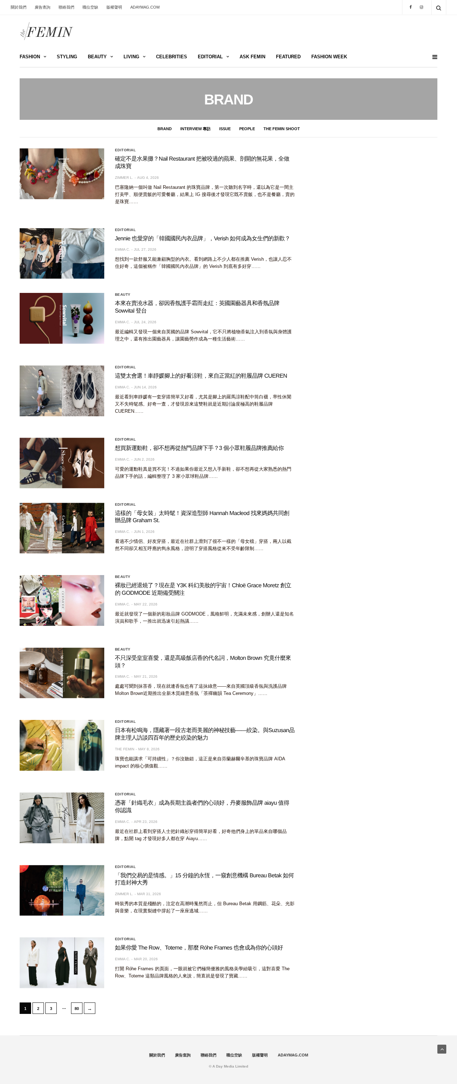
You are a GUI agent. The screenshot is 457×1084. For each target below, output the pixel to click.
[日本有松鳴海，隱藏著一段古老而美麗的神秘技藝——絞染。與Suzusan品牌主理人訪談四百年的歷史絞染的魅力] (62, 745)
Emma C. (122, 249)
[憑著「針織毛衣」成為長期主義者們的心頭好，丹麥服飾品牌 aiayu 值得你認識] (62, 818)
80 (77, 1008)
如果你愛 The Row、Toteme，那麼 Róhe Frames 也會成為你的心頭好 (199, 948)
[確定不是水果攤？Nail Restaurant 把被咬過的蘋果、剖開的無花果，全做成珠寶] (62, 173)
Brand (164, 129)
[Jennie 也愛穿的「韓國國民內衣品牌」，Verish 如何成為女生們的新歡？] (62, 253)
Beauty (123, 294)
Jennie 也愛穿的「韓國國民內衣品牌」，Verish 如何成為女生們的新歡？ (202, 239)
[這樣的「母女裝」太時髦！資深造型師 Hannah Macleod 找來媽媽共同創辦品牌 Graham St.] (62, 528)
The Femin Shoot (281, 129)
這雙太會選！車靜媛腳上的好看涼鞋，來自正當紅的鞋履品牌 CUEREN (201, 376)
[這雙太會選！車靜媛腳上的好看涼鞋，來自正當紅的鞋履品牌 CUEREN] (62, 391)
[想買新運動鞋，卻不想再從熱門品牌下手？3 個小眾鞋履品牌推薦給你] (62, 463)
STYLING (67, 56)
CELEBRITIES (171, 56)
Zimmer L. (124, 178)
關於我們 (18, 7)
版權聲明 (114, 7)
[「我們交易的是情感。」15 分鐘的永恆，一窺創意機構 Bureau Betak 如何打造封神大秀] (62, 890)
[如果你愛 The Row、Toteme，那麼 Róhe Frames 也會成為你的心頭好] (62, 962)
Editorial (125, 150)
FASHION (30, 56)
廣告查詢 (42, 7)
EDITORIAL (210, 56)
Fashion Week (329, 56)
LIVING (131, 56)
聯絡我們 (66, 7)
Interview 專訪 (195, 129)
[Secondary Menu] (432, 57)
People (247, 129)
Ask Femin (252, 56)
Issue (225, 129)
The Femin (124, 749)
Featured (288, 56)
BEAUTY (97, 56)
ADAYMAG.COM (145, 7)
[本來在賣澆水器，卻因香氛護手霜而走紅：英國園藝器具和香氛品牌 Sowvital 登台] (62, 318)
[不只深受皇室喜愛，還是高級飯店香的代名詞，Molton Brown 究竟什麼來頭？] (62, 673)
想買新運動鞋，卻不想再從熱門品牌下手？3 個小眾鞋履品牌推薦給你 (199, 448)
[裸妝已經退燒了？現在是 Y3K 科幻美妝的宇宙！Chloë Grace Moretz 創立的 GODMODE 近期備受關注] (62, 600)
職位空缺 (90, 7)
